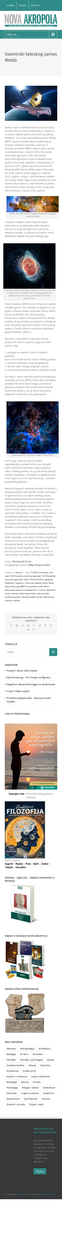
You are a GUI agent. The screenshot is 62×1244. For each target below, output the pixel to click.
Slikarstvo (12, 1093)
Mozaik (25, 1082)
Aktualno (11, 1048)
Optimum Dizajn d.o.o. (46, 1194)
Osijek (9, 867)
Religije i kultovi (30, 1087)
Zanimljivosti (30, 1098)
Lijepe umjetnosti (40, 1076)
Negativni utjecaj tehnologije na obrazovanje (31, 684)
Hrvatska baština (15, 1065)
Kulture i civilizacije (17, 1076)
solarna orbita (43, 593)
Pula (28, 863)
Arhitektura (44, 1048)
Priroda (37, 1082)
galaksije (49, 579)
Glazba (50, 1059)
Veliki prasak (48, 597)
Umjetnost (48, 1093)
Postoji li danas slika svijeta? (22, 670)
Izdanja (32, 1065)
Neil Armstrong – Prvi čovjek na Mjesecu (29, 677)
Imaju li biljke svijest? (18, 691)
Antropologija (27, 1048)
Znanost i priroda (16, 1104)
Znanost (19, 572)
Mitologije (12, 1082)
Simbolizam (49, 1087)
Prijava (40, 1171)
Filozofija (11, 1059)
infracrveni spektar (33, 583)
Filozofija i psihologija (31, 1059)
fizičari (26, 579)
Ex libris (24, 1054)
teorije (39, 597)
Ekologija (11, 1054)
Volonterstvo (13, 1098)
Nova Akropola (22, 1194)
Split (36, 863)
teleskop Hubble (28, 597)
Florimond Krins (37, 579)
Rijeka (20, 863)
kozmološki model (35, 586)
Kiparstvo (45, 1065)
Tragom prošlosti (30, 1093)
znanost (8, 600)
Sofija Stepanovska (27, 593)
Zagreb (9, 863)
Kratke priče (29, 1071)
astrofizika (43, 572)
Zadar (45, 863)
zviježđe (16, 600)
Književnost (13, 1071)
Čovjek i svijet (36, 1104)
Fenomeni (38, 1054)
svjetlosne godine (12, 597)
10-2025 (34, 572)
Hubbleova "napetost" (14, 583)
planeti (15, 593)
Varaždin (20, 867)
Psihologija (12, 1087)
